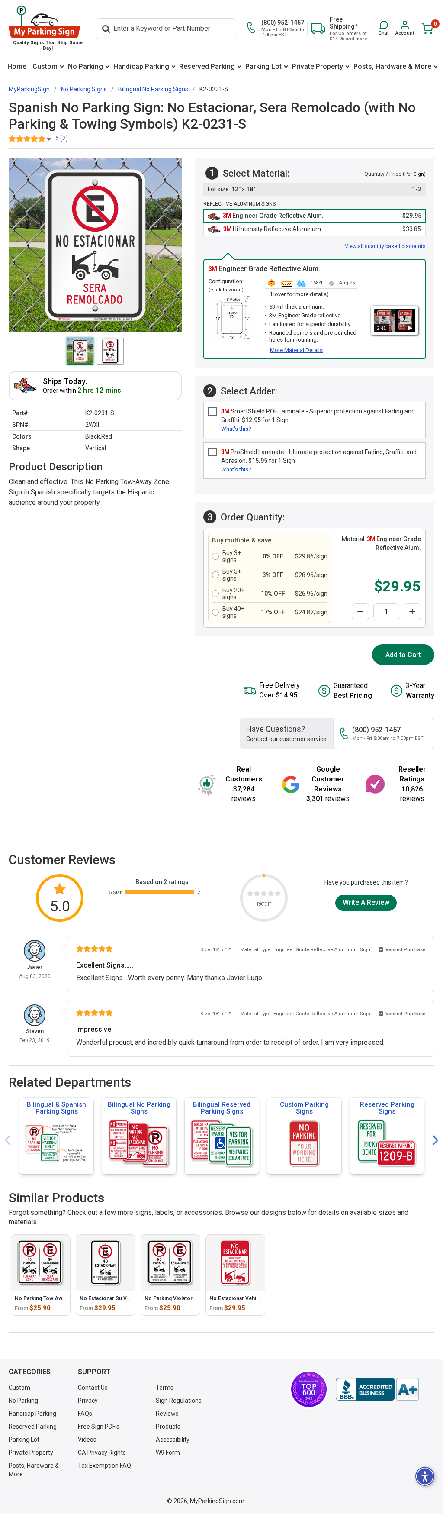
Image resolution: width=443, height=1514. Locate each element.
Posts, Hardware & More (392, 66)
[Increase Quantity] (412, 611)
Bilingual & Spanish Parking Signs (56, 1108)
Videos (87, 1439)
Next (436, 1141)
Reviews (167, 1413)
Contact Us (93, 1387)
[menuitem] (16, 66)
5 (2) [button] (61, 138)
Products (168, 1426)
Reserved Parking (207, 66)
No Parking (85, 66)
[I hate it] (250, 894)
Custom (45, 66)
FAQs (85, 1413)
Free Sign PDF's (98, 1426)
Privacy (88, 1400)
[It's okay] (263, 894)
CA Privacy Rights (102, 1452)
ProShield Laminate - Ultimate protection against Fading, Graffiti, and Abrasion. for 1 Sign (319, 456)
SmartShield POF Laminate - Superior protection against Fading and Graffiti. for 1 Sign (318, 415)
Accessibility (172, 1439)
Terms (164, 1387)
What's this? (236, 429)
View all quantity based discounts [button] (385, 246)
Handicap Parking (141, 66)
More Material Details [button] (296, 350)
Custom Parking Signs (304, 1108)
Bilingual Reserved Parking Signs (221, 1108)
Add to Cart (403, 655)
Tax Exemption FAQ (104, 1465)
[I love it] (277, 894)
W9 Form (168, 1452)
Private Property (317, 66)
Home (16, 66)
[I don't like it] (257, 894)
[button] (383, 28)
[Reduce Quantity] (360, 611)
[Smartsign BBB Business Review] (377, 1389)
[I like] (270, 894)
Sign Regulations (179, 1400)
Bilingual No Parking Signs (139, 1108)
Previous (7, 1141)
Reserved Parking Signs (387, 1108)
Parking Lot (263, 66)
